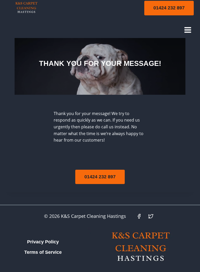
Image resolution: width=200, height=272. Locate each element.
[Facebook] (139, 216)
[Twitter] (151, 216)
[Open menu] (188, 29)
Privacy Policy (43, 241)
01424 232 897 (169, 7)
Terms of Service (43, 252)
